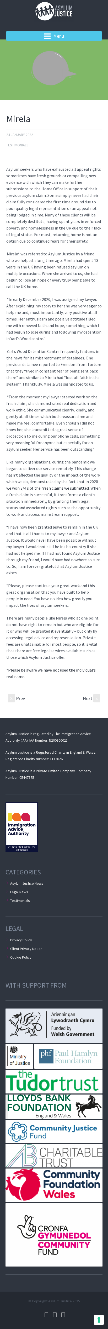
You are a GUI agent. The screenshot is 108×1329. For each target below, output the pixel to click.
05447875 (26, 777)
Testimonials (17, 145)
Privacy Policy (21, 940)
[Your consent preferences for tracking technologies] (99, 1320)
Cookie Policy (20, 957)
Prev (17, 698)
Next (90, 698)
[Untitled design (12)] (54, 69)
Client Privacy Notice (26, 948)
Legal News (19, 892)
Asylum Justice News (26, 883)
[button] (54, 1026)
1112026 (56, 759)
